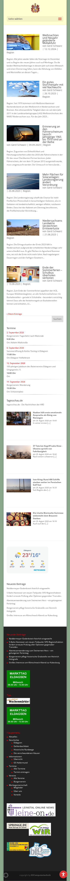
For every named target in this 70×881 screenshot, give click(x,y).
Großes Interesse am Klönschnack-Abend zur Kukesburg (32, 615)
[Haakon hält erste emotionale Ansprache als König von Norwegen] (19, 418)
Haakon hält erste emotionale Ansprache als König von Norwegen (47, 415)
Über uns (18, 791)
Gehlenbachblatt (21, 746)
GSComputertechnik (41, 875)
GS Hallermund (21, 762)
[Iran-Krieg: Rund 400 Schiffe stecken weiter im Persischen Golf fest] (19, 485)
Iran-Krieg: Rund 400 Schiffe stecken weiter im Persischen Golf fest (47, 482)
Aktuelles (13, 736)
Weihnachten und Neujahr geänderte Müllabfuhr (50, 39)
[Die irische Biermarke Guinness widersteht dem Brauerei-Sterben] (19, 519)
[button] (6, 875)
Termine (13, 766)
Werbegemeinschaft (18, 785)
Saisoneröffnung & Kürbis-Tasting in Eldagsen (27, 351)
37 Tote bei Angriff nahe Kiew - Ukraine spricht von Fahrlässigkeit (47, 449)
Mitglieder (18, 787)
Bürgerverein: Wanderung (18, 385)
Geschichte (14, 740)
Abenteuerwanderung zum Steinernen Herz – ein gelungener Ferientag (31, 652)
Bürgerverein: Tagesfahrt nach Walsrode (25, 336)
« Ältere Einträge (14, 314)
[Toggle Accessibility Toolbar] (63, 874)
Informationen (15, 756)
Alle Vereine (19, 778)
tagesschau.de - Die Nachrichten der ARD (25, 404)
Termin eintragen (21, 772)
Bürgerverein (20, 781)
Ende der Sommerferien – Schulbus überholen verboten (52, 273)
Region (10, 52)
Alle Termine (19, 768)
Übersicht (18, 759)
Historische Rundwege (24, 749)
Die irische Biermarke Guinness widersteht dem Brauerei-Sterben (48, 516)
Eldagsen (18, 742)
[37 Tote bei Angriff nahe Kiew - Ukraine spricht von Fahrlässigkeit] (19, 452)
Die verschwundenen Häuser (27, 753)
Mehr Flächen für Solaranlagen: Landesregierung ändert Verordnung (52, 180)
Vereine (12, 775)
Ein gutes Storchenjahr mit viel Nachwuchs (52, 84)
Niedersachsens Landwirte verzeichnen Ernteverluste (52, 224)
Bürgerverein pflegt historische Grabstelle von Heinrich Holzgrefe (34, 658)
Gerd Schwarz (54, 45)
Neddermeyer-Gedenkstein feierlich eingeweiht (28, 588)
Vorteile (17, 794)
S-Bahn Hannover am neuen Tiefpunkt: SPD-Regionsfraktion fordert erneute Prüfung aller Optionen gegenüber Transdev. (36, 644)
